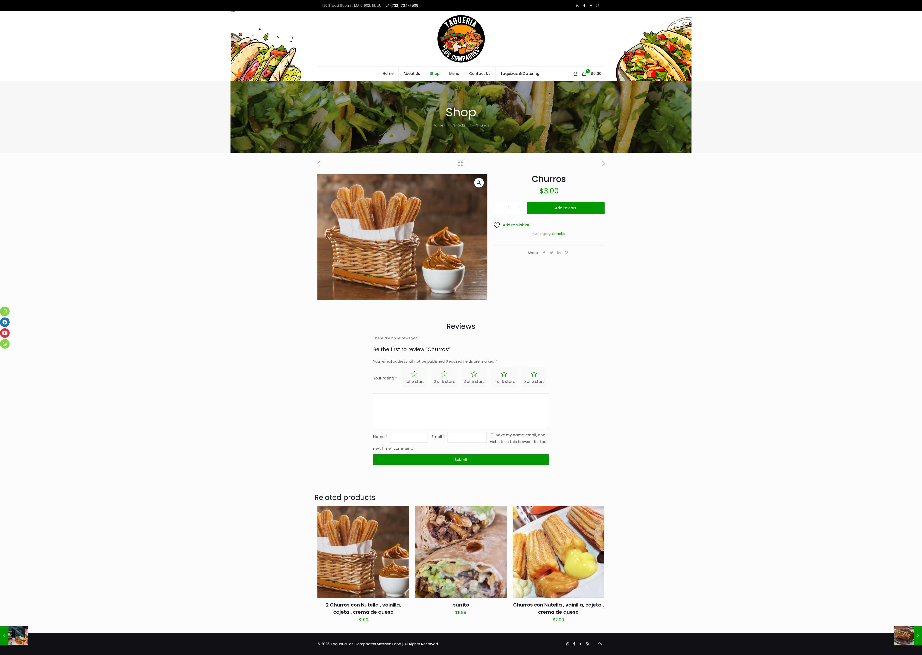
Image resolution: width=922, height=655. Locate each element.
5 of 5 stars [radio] (534, 381)
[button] (479, 182)
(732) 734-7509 (404, 5)
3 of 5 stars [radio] (474, 381)
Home (438, 125)
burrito (460, 604)
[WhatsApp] (577, 5)
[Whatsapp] (597, 5)
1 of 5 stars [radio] (415, 381)
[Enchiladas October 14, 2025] (908, 635)
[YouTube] (590, 5)
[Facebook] (584, 5)
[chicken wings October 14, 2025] (14, 635)
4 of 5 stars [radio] (504, 381)
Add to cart (565, 208)
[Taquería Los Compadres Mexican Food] (461, 38)
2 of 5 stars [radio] (444, 381)
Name (380, 436)
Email (438, 436)
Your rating (385, 378)
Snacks (459, 125)
